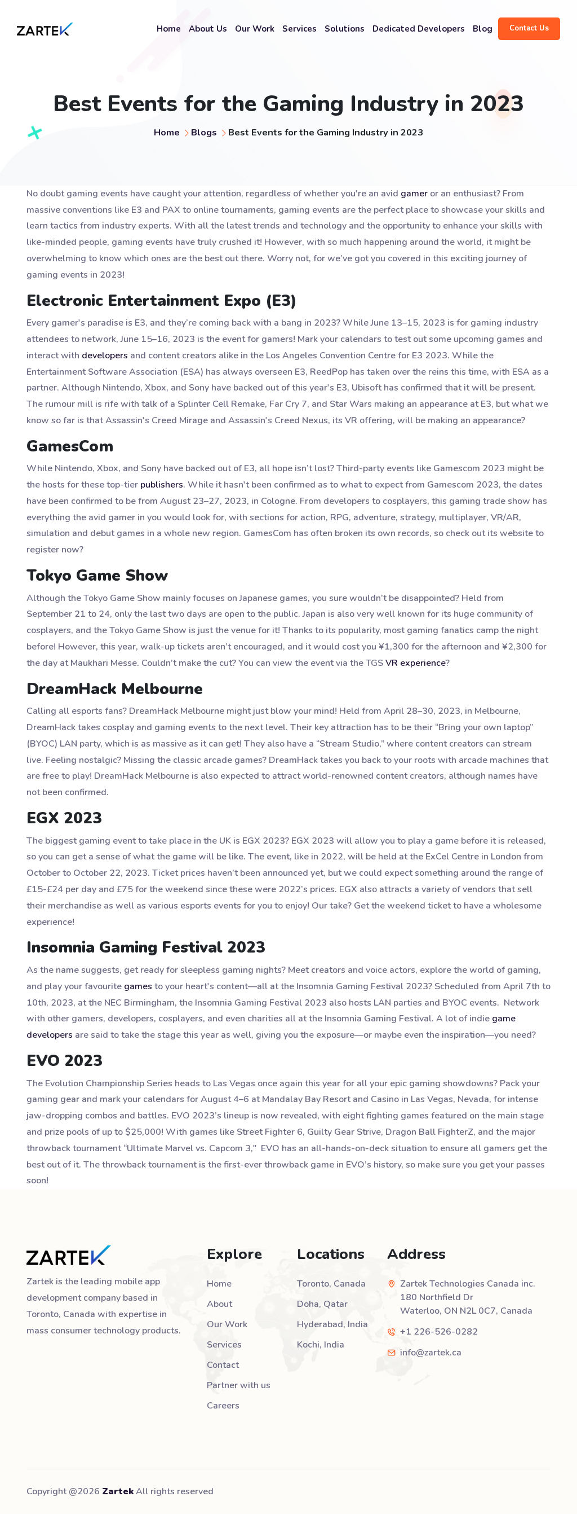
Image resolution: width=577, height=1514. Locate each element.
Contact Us (529, 28)
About (219, 1304)
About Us (208, 28)
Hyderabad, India (332, 1324)
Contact (223, 1365)
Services (299, 28)
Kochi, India (320, 1345)
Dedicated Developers (418, 28)
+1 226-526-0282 (439, 1332)
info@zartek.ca (430, 1352)
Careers (223, 1405)
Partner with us (238, 1385)
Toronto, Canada (331, 1284)
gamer (414, 193)
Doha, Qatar (322, 1304)
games (138, 986)
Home (169, 28)
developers (105, 355)
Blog (482, 28)
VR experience (415, 663)
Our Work (254, 28)
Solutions (345, 28)
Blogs (204, 132)
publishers (161, 485)
